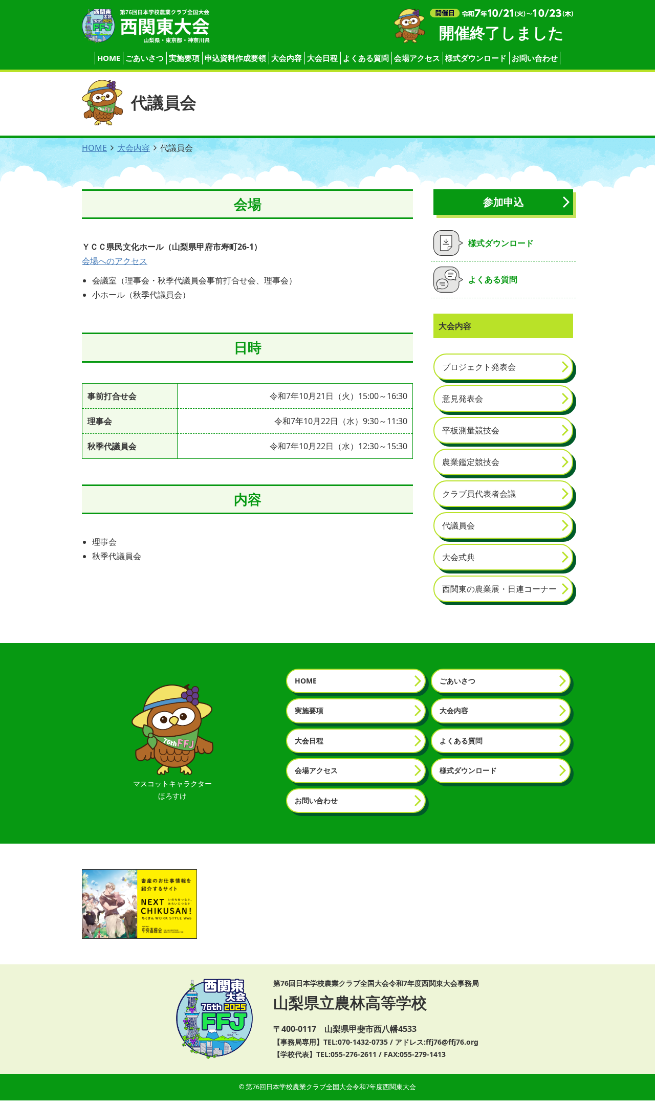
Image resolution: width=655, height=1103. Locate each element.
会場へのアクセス (114, 261)
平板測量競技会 (470, 430)
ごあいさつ (144, 58)
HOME (108, 58)
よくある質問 (366, 58)
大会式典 (458, 557)
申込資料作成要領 (235, 58)
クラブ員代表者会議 (479, 493)
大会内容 (286, 58)
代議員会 (458, 525)
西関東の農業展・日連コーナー (499, 588)
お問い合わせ (535, 58)
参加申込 (503, 202)
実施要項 (184, 58)
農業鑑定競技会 (470, 462)
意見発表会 (462, 398)
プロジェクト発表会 (479, 366)
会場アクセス (417, 58)
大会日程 (322, 58)
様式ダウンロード (476, 58)
